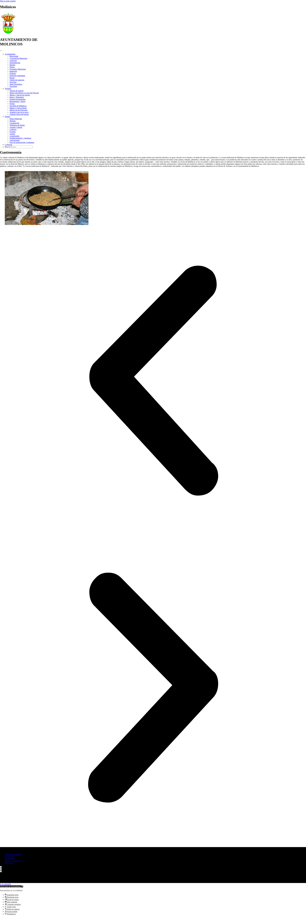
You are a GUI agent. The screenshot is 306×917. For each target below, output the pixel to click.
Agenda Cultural (16, 127)
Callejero (13, 129)
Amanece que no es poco (19, 112)
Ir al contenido (5, 884)
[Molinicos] (8, 34)
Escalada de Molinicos (18, 106)
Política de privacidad (13, 854)
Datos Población (16, 119)
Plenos (12, 67)
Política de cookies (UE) (14, 861)
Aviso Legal (9, 857)
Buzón (12, 78)
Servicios (13, 82)
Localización (14, 123)
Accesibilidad (10, 859)
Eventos (13, 132)
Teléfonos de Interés (17, 125)
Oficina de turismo (17, 91)
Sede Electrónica (16, 84)
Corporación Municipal (18, 58)
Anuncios (13, 61)
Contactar (8, 145)
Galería (12, 134)
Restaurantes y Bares (17, 101)
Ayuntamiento (10, 54)
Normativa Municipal (18, 69)
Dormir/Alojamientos (18, 99)
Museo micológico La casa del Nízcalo (24, 93)
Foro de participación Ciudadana (22, 142)
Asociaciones (15, 140)
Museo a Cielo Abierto (18, 108)
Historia (13, 121)
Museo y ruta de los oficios (20, 95)
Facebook (13, 86)
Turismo (8, 89)
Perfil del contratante (17, 76)
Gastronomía (14, 136)
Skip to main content (8, 1)
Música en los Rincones (18, 110)
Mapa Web (9, 863)
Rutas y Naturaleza (17, 97)
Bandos (12, 65)
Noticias (13, 73)
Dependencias (15, 63)
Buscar (8, 147)
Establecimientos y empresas (20, 138)
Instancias (13, 71)
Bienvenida (14, 56)
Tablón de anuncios (17, 80)
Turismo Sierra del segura (19, 114)
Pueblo (7, 117)
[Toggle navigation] (1, 50)
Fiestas (12, 104)
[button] (153, 380)
